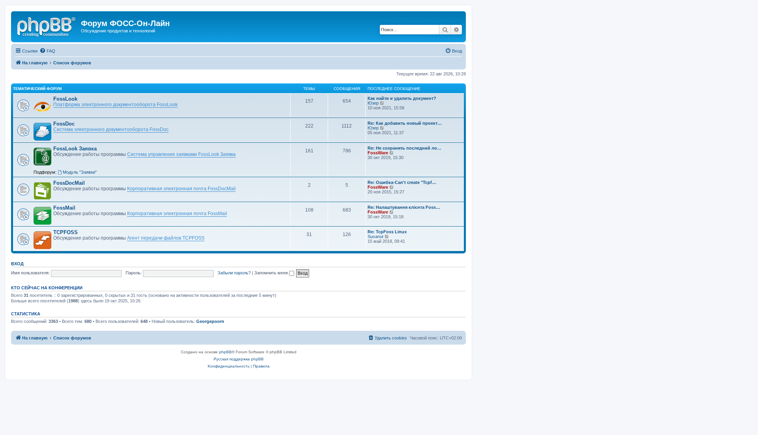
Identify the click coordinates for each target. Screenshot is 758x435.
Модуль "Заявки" (80, 172)
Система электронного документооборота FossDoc (111, 129)
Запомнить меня (271, 272)
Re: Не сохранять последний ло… (404, 148)
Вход (17, 263)
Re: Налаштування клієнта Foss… (404, 207)
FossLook (65, 99)
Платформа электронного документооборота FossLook (115, 104)
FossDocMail (69, 183)
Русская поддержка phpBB (239, 359)
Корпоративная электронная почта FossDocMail (181, 188)
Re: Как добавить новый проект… (405, 123)
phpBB (225, 352)
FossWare (378, 152)
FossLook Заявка (75, 149)
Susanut (375, 236)
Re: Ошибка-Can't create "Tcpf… (402, 182)
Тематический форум (37, 88)
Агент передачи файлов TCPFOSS (166, 238)
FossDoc (64, 124)
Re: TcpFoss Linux (387, 231)
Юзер (373, 103)
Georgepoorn (210, 321)
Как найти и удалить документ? (402, 98)
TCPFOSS (65, 232)
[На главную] (47, 25)
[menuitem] (47, 51)
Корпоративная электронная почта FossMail (177, 213)
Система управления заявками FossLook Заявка (181, 154)
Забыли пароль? (234, 272)
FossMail (64, 208)
